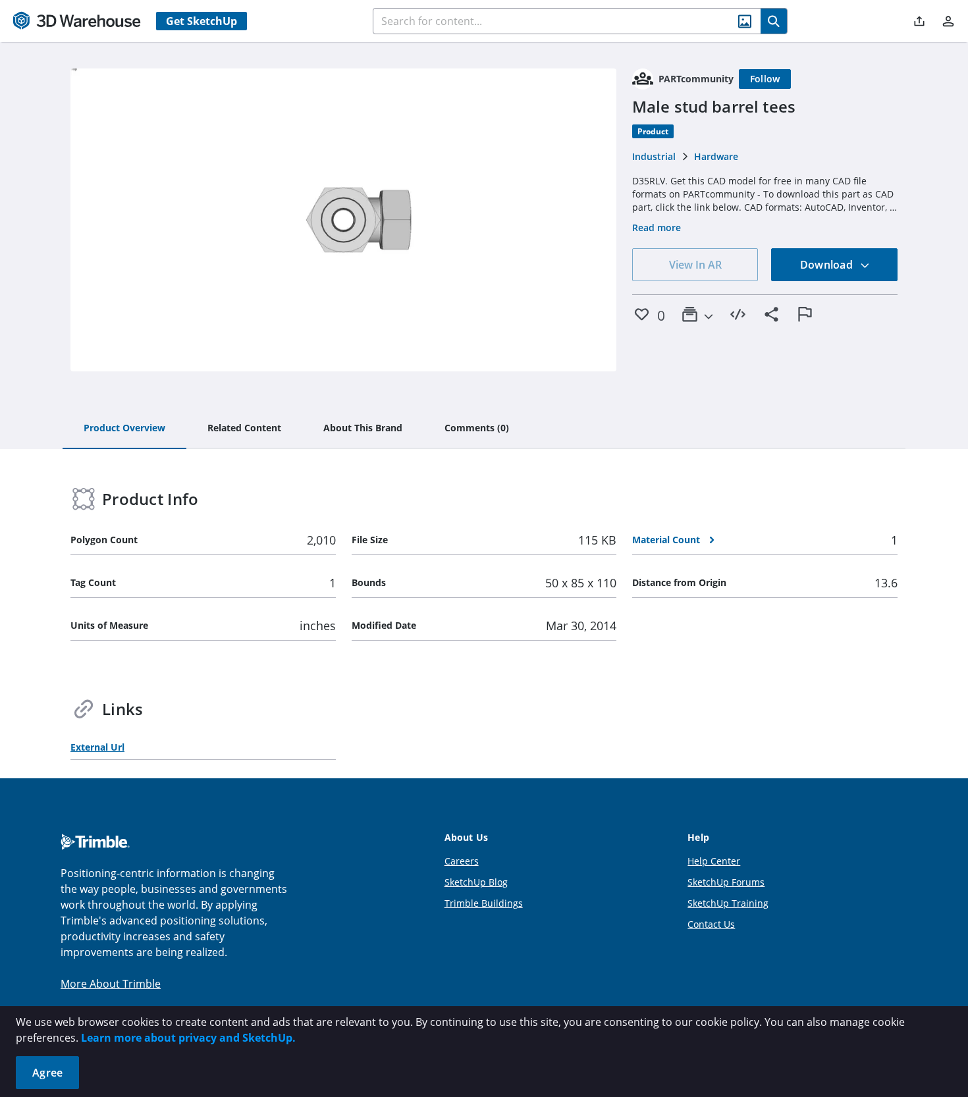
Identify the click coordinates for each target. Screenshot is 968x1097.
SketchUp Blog (476, 882)
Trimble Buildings (483, 903)
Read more (656, 227)
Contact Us (711, 924)
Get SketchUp (201, 21)
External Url (97, 747)
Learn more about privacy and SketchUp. (188, 1037)
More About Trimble (111, 984)
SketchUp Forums (726, 882)
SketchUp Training (727, 903)
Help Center (713, 861)
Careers (461, 861)
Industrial (654, 156)
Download (827, 264)
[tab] (124, 428)
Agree (47, 1072)
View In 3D (343, 220)
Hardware (716, 156)
